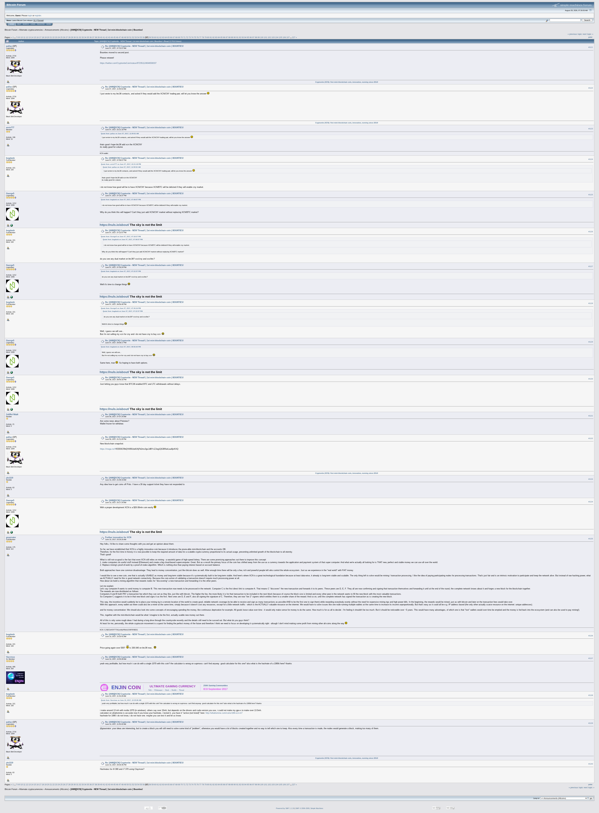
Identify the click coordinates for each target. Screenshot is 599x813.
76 (198, 37)
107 (288, 37)
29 (72, 37)
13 (30, 37)
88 (229, 37)
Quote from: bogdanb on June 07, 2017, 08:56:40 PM (121, 347)
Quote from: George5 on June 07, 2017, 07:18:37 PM (121, 236)
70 (182, 37)
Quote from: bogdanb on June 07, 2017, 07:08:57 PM (121, 199)
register (38, 16)
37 (93, 37)
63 (163, 37)
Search (26, 24)
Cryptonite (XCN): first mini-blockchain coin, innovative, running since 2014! (346, 82)
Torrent (40, 20)
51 (130, 37)
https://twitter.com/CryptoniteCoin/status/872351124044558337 (128, 63)
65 (168, 37)
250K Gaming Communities (215, 685)
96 (251, 37)
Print (590, 37)
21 (51, 37)
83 (216, 37)
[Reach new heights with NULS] (11, 225)
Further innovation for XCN (118, 537)
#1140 (590, 764)
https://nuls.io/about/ (114, 224)
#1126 (590, 232)
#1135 (590, 539)
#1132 (590, 438)
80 (208, 37)
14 (32, 37)
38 (96, 37)
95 (248, 37)
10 (22, 37)
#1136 (590, 636)
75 (195, 37)
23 (56, 37)
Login (33, 24)
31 (77, 37)
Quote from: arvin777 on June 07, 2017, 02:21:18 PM (121, 164)
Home (12, 24)
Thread (181, 690)
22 (53, 37)
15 (35, 37)
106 (284, 37)
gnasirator (11, 537)
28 (69, 37)
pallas (9, 46)
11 (24, 37)
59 (152, 37)
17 (40, 37)
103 (273, 37)
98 (256, 37)
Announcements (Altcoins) (57, 30)
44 (112, 37)
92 (240, 37)
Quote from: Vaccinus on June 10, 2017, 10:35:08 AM (121, 700)
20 (48, 37)
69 (179, 37)
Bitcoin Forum (11, 30)
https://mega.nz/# (108, 449)
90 (235, 37)
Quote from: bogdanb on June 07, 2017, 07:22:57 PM (121, 271)
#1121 (590, 47)
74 (192, 37)
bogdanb (10, 158)
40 (101, 37)
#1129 (590, 342)
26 (64, 37)
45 (114, 37)
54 (138, 37)
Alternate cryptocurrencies (31, 30)
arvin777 (10, 127)
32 (80, 37)
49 (125, 37)
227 (293, 37)
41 (104, 37)
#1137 (590, 658)
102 (269, 37)
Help (19, 24)
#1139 (590, 723)
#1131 (590, 416)
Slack (167, 690)
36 (91, 37)
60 (155, 37)
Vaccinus (10, 657)
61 (158, 37)
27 (67, 37)
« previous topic (575, 34)
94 (245, 37)
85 (221, 37)
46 (117, 37)
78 (203, 37)
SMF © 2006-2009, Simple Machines (309, 808)
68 (176, 37)
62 (160, 37)
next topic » (588, 34)
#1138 (590, 695)
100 (261, 37)
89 (232, 37)
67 (174, 37)
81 (211, 37)
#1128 (590, 303)
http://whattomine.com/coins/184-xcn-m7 (224, 713)
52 (133, 37)
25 (61, 37)
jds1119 (9, 478)
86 (224, 37)
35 (88, 37)
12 (27, 37)
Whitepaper (158, 690)
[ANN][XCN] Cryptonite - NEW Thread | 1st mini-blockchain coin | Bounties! (107, 30)
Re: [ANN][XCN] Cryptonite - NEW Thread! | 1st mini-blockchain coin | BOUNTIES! (144, 46)
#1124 (590, 159)
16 (38, 37)
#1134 (590, 502)
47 (120, 37)
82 (213, 37)
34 (85, 37)
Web (150, 690)
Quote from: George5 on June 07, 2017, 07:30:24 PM (121, 308)
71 (184, 37)
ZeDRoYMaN (12, 414)
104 (276, 37)
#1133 (590, 479)
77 (200, 37)
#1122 (590, 88)
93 (243, 37)
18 (43, 37)
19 (45, 37)
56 (144, 37)
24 (59, 37)
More (48, 24)
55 (141, 37)
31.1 (35, 20)
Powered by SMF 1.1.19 (285, 808)
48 (122, 37)
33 (83, 37)
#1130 (590, 379)
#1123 (590, 129)
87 (227, 37)
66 (171, 37)
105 (280, 37)
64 (166, 37)
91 (237, 37)
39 (98, 37)
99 (259, 37)
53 (136, 37)
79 (206, 37)
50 (128, 37)
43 (109, 37)
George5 (10, 193)
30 (75, 37)
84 (219, 37)
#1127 (590, 266)
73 (190, 37)
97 (253, 37)
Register (41, 24)
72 (187, 37)
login (30, 16)
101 (265, 37)
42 (106, 37)
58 (150, 37)
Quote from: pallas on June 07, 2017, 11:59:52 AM (120, 133)
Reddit (174, 690)
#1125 (590, 195)
